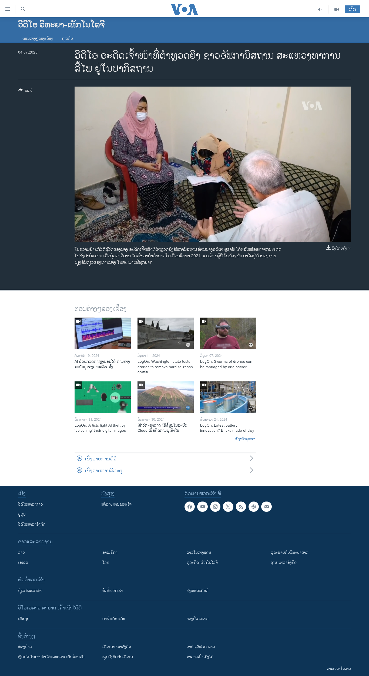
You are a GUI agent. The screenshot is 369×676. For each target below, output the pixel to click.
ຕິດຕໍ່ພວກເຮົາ (112, 590)
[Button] (25, 92)
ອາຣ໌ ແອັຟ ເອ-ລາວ (201, 647)
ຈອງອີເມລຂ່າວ (198, 619)
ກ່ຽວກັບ (67, 38)
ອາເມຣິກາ (109, 552)
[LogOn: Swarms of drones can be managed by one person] (228, 333)
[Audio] (320, 9)
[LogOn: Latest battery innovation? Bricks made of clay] (228, 397)
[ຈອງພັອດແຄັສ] (266, 507)
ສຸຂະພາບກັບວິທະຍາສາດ (289, 552)
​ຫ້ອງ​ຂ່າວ (25, 647)
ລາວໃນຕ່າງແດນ (199, 552)
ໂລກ (105, 562)
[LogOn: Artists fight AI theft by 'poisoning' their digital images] (103, 397)
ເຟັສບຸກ (23, 619)
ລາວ (21, 552)
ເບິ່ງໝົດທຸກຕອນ (245, 439)
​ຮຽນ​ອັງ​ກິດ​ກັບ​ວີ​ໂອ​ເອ (117, 657)
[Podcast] (254, 507)
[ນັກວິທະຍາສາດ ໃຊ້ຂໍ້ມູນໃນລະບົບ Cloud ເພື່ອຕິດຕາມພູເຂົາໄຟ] (165, 397)
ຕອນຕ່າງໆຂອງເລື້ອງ (37, 38)
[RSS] (241, 507)
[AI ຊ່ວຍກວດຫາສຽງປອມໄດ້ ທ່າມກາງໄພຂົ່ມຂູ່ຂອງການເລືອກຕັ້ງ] (103, 333)
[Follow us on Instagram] (215, 507)
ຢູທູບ (22, 514)
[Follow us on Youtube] (202, 507)
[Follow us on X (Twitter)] (228, 507)
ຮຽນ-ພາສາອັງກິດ (284, 562)
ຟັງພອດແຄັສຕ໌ (197, 590)
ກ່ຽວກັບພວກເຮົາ (30, 590)
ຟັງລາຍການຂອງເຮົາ (116, 504)
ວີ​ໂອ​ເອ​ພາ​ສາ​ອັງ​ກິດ (116, 647)
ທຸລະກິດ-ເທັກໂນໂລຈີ (202, 562)
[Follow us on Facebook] (190, 507)
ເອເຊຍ (23, 562)
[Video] (336, 9)
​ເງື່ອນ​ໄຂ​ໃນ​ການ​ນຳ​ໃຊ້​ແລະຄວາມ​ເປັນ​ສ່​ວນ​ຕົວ (51, 657)
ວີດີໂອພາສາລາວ (30, 504)
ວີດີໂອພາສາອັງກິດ (31, 524)
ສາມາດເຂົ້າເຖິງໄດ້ (200, 657)
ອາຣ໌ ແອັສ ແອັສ (113, 619)
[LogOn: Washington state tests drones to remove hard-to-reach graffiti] (165, 333)
